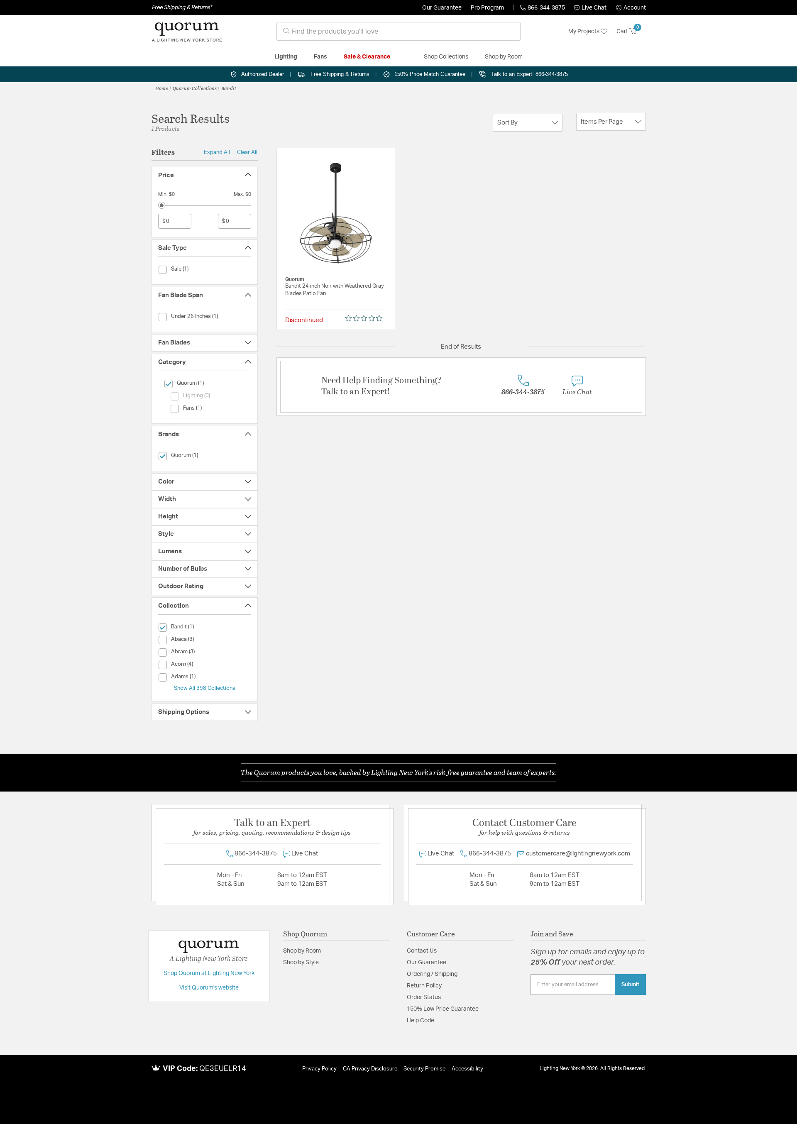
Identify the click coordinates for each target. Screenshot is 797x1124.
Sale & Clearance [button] (367, 57)
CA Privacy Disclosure (370, 1069)
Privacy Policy (319, 1069)
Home (161, 88)
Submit (630, 984)
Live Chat (594, 8)
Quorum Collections (195, 88)
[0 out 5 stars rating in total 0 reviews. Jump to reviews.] (365, 318)
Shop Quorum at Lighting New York (209, 973)
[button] (631, 8)
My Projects (584, 31)
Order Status (424, 997)
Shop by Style (301, 962)
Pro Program (487, 8)
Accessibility (467, 1069)
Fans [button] (320, 57)
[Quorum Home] (187, 31)
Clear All (247, 152)
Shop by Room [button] (504, 57)
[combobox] (398, 31)
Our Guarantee (442, 8)
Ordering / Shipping (432, 974)
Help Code (420, 1021)
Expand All (217, 152)
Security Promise (424, 1069)
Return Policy (424, 986)
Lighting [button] (285, 57)
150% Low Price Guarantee (443, 1009)
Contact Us (422, 951)
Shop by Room (302, 951)
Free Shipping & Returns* (182, 7)
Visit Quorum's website (209, 988)
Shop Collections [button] (446, 57)
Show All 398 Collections (204, 688)
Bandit (228, 88)
